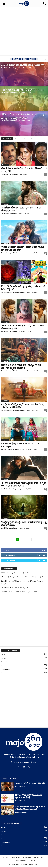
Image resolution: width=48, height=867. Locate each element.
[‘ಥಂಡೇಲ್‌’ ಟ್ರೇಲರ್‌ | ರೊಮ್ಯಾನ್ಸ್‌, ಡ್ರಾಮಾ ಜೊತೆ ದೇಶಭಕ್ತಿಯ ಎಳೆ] (24, 193)
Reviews (4, 655)
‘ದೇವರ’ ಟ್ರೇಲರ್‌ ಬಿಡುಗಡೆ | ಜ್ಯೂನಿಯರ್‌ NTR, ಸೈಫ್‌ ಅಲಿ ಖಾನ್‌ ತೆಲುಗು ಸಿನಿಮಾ (23, 484)
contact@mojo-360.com (28, 762)
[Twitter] (29, 767)
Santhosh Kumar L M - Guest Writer (12, 449)
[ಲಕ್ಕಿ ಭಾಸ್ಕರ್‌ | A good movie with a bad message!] (24, 429)
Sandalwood (5, 669)
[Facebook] (19, 767)
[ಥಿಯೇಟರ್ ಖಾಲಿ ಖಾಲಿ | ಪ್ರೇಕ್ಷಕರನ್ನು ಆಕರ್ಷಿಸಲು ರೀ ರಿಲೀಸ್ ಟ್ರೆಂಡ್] (24, 272)
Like (43, 550)
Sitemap (32, 860)
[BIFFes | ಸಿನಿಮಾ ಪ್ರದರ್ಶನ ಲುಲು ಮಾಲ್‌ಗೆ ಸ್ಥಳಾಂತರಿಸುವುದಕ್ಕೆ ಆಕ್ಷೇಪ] (7, 798)
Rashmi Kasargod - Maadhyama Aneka (13, 253)
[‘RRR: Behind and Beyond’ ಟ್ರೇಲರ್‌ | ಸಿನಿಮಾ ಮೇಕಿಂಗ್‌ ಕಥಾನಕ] (24, 311)
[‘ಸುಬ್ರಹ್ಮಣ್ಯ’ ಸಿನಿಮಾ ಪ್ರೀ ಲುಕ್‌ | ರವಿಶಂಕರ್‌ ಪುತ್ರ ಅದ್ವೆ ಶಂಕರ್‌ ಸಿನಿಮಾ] (24, 507)
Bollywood (5, 658)
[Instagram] (24, 767)
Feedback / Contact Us (20, 860)
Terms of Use (15, 857)
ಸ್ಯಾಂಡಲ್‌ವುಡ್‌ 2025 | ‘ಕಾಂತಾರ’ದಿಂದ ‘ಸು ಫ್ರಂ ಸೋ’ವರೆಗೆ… (19, 592)
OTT (3, 666)
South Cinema (25, 138)
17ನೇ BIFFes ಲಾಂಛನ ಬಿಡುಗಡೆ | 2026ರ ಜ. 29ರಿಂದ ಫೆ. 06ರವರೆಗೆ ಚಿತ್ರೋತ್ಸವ (22, 582)
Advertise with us (39, 857)
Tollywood (31, 59)
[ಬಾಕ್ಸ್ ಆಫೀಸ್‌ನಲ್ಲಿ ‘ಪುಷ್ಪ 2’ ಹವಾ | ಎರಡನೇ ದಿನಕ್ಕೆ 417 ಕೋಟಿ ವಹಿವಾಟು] (24, 389)
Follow (42, 555)
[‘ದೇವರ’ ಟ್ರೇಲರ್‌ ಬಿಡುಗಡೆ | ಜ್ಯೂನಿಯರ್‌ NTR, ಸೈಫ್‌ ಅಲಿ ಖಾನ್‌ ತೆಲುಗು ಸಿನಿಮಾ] (24, 468)
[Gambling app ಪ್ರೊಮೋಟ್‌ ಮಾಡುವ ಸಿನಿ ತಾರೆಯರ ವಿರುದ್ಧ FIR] (24, 154)
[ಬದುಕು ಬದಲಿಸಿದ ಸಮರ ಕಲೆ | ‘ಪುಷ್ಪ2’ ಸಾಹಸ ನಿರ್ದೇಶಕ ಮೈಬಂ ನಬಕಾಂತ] (24, 350)
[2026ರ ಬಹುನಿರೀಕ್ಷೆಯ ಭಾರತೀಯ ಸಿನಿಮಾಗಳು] (7, 786)
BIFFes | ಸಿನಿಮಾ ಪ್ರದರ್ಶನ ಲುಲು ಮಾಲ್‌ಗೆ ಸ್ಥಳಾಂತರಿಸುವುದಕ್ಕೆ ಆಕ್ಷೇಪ (22, 577)
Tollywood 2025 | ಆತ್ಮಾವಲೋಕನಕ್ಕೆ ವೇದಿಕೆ (22, 89)
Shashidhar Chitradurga (9, 68)
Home (17, 138)
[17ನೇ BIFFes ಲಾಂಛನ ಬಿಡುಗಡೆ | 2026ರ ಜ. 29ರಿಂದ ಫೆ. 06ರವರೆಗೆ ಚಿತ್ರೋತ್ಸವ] (7, 810)
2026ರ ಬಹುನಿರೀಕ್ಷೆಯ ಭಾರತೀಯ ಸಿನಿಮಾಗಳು (23, 64)
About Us (5, 857)
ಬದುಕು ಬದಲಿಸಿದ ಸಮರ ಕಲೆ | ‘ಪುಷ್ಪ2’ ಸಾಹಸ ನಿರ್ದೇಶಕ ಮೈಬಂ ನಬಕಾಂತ (21, 366)
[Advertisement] (24, 31)
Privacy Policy (27, 857)
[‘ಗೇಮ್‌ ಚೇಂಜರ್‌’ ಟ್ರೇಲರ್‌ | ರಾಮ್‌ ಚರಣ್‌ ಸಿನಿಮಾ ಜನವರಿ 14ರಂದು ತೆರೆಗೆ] (24, 232)
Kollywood (17, 59)
